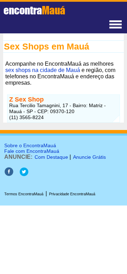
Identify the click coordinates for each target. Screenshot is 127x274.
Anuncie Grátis (89, 157)
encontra (34, 10)
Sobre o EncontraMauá (30, 145)
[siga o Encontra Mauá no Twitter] (24, 174)
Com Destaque (51, 157)
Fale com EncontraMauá (31, 151)
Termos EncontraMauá (23, 194)
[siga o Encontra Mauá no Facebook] (9, 174)
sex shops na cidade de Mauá (42, 70)
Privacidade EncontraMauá (72, 194)
